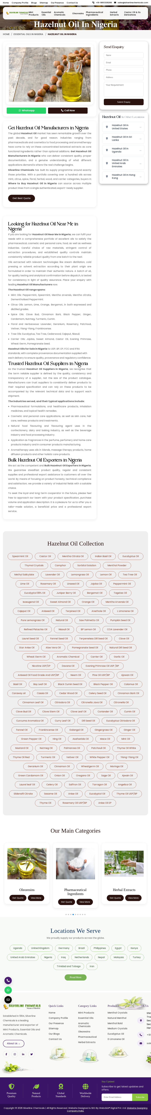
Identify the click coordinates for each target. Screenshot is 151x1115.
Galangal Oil (76, 730)
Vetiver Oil (72, 757)
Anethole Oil (99, 611)
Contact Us (72, 2)
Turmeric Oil (48, 757)
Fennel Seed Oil (59, 638)
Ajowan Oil (127, 675)
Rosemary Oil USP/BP (75, 803)
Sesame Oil (50, 793)
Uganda (17, 948)
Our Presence (57, 2)
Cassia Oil (42, 693)
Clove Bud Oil (23, 711)
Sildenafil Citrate (23, 793)
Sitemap (44, 2)
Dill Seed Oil (88, 720)
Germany (63, 948)
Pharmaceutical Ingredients (94, 13)
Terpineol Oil (73, 611)
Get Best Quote (22, 198)
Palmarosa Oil (72, 748)
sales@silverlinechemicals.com (132, 2)
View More (36, 901)
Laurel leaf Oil (27, 784)
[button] (66, 914)
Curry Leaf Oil (62, 720)
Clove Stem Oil (50, 711)
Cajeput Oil (24, 611)
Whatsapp (28, 110)
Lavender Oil (52, 574)
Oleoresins (78, 13)
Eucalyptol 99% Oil (34, 593)
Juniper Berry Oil (66, 593)
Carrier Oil (96, 656)
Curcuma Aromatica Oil (30, 720)
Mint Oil (125, 739)
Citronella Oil (121, 702)
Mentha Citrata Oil (73, 556)
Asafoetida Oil (81, 739)
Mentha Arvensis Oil (117, 602)
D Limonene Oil (116, 1039)
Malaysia (119, 957)
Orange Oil (88, 602)
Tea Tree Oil (130, 574)
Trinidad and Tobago (69, 966)
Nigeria (48, 957)
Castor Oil (45, 556)
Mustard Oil (21, 748)
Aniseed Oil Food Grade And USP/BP (38, 675)
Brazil (81, 948)
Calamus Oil (131, 684)
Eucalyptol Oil (97, 793)
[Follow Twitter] (23, 1054)
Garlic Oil (119, 656)
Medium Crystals (117, 1028)
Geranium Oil (35, 766)
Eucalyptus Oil (131, 556)
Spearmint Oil (20, 556)
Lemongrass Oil (80, 574)
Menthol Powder (117, 565)
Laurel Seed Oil (30, 638)
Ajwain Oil (127, 775)
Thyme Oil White (126, 748)
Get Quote (17, 901)
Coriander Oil (105, 711)
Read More (75, 977)
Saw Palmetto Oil (89, 620)
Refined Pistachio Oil (35, 629)
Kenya (134, 948)
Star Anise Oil (26, 647)
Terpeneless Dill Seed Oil (93, 638)
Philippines (100, 948)
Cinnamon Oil (62, 766)
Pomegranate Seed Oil (85, 647)
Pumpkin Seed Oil (120, 620)
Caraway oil (19, 693)
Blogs (34, 2)
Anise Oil (73, 793)
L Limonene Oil (125, 611)
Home (6, 2)
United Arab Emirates (22, 957)
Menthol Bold (115, 1023)
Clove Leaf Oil (78, 711)
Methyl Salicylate (24, 574)
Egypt (118, 948)
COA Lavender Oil (117, 629)
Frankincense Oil (48, 730)
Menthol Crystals (117, 1012)
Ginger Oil (129, 730)
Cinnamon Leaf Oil (32, 702)
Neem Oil (75, 675)
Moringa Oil (116, 766)
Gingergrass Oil (103, 730)
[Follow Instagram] (14, 1054)
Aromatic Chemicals (59, 13)
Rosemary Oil (48, 583)
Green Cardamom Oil (30, 775)
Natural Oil (62, 620)
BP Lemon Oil (88, 629)
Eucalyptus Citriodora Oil (120, 720)
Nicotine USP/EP (41, 666)
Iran (92, 966)
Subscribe (140, 1097)
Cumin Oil (129, 711)
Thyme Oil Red (21, 757)
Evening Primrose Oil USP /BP (102, 666)
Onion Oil (59, 775)
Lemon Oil (105, 574)
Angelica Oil (125, 784)
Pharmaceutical (87, 1036)
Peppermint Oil (122, 583)
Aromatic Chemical (68, 656)
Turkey (137, 957)
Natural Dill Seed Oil (120, 647)
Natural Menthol (117, 1018)
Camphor (60, 565)
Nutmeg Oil (46, 748)
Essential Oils (46, 13)
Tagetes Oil (120, 593)
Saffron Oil (75, 784)
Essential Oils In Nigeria (29, 34)
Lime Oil (24, 583)
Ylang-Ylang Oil (129, 757)
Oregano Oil (83, 775)
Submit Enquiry (123, 102)
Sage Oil (106, 775)
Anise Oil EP (104, 803)
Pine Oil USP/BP (101, 675)
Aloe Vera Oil (53, 647)
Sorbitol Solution (86, 565)
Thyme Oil (45, 803)
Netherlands (82, 957)
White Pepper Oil (99, 757)
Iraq (63, 957)
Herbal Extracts (114, 13)
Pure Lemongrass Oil (32, 620)
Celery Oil (52, 784)
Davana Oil (68, 666)
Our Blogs (54, 1033)
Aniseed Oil (48, 611)
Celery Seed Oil (97, 693)
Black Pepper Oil (103, 684)
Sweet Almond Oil (60, 602)
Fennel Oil (21, 730)
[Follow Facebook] (6, 1054)
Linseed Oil (73, 583)
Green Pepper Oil (31, 739)
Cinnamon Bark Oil (128, 693)
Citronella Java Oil (91, 702)
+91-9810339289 (103, 2)
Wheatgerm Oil (90, 766)
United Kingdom (40, 948)
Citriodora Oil (62, 702)
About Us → (13, 1043)
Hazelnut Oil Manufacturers (34, 284)
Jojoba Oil (96, 583)
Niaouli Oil (64, 629)
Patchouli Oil (98, 748)
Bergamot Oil (94, 593)
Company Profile (20, 2)
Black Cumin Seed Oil (70, 684)
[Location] (141, 1020)
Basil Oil (17, 684)
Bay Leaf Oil (40, 684)
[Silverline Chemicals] (17, 13)
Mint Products (33, 13)
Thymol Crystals (34, 565)
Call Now (69, 110)
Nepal (101, 957)
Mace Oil (105, 739)
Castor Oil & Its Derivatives (132, 13)
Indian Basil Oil (103, 556)
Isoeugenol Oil (31, 602)
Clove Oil (124, 638)
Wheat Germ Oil (36, 656)
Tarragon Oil (99, 784)
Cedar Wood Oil (68, 693)
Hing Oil (57, 739)
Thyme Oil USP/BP (126, 793)
